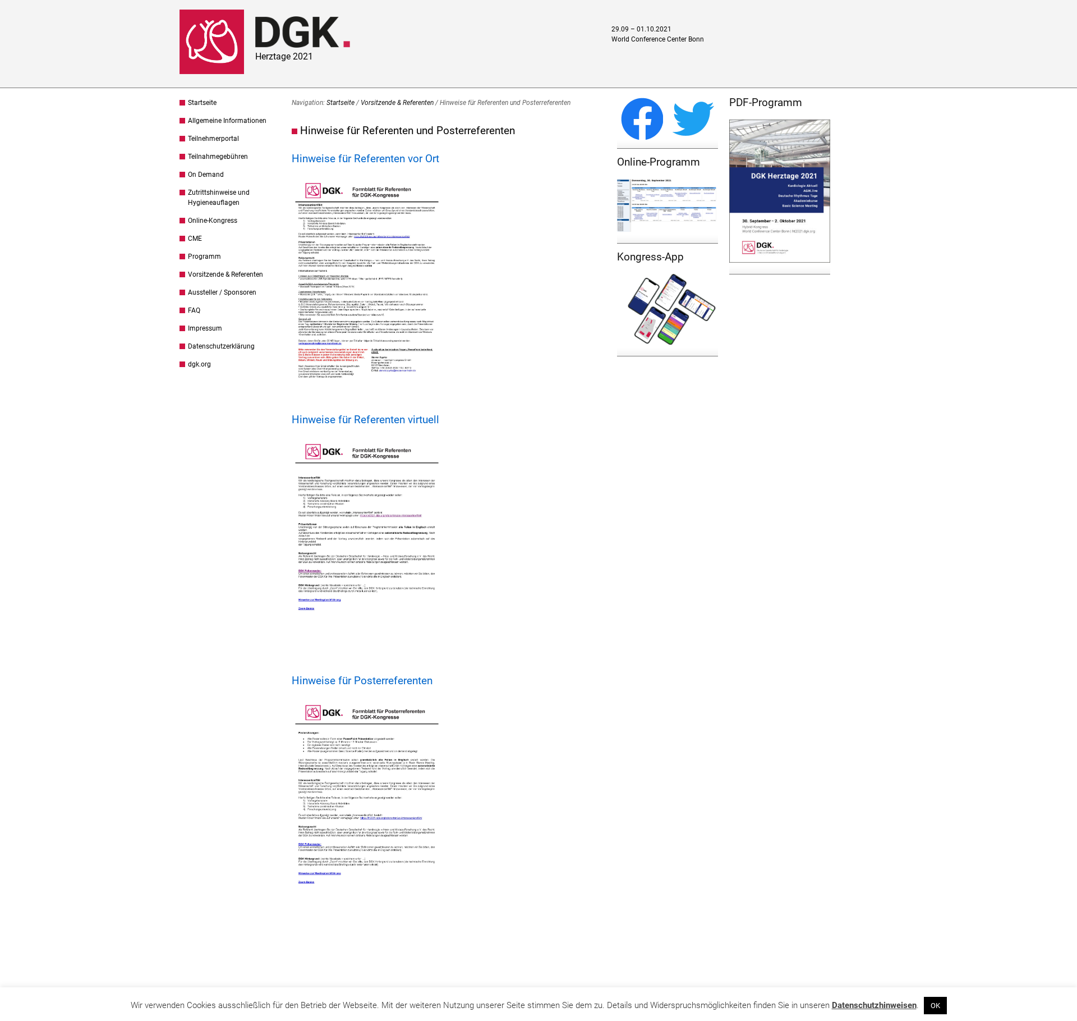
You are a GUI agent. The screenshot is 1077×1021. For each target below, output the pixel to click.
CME (195, 238)
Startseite (202, 103)
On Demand (206, 174)
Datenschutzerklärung (221, 346)
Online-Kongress (212, 221)
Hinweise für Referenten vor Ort (365, 158)
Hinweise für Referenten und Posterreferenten (407, 130)
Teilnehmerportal (213, 139)
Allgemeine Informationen (227, 121)
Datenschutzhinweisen (874, 1005)
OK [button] (935, 1005)
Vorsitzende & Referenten (225, 274)
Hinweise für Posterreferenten (362, 680)
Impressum (205, 328)
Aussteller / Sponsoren (222, 292)
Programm (204, 256)
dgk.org (199, 364)
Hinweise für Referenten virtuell (365, 419)
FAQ (194, 310)
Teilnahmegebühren (218, 157)
